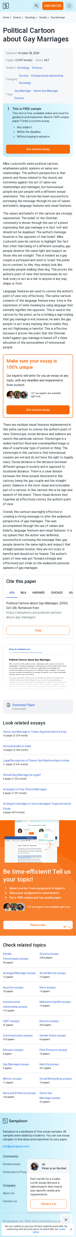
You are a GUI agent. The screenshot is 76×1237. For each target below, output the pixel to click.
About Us (8, 1193)
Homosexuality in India (17, 746)
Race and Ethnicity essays (19, 1093)
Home (7, 17)
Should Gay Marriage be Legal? (22, 774)
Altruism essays (13, 1049)
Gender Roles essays (53, 1035)
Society (44, 17)
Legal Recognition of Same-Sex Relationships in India (36, 760)
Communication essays (18, 1035)
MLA (23, 592)
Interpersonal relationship (47, 75)
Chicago (57, 592)
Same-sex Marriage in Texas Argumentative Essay (34, 731)
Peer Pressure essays (53, 1049)
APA (11, 592)
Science (18, 17)
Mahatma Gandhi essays (55, 1001)
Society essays (49, 953)
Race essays (48, 987)
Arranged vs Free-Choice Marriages (25, 789)
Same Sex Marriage (46, 90)
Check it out (48, 1203)
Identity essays (49, 1064)
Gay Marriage (58, 17)
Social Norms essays (53, 973)
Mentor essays (12, 1078)
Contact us (10, 1201)
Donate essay (11, 1164)
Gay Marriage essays (16, 1064)
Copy (38, 630)
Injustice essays (13, 987)
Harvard (38, 592)
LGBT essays (11, 1021)
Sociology (31, 17)
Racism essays (49, 1021)
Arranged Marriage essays (19, 973)
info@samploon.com (16, 1146)
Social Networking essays (56, 1078)
